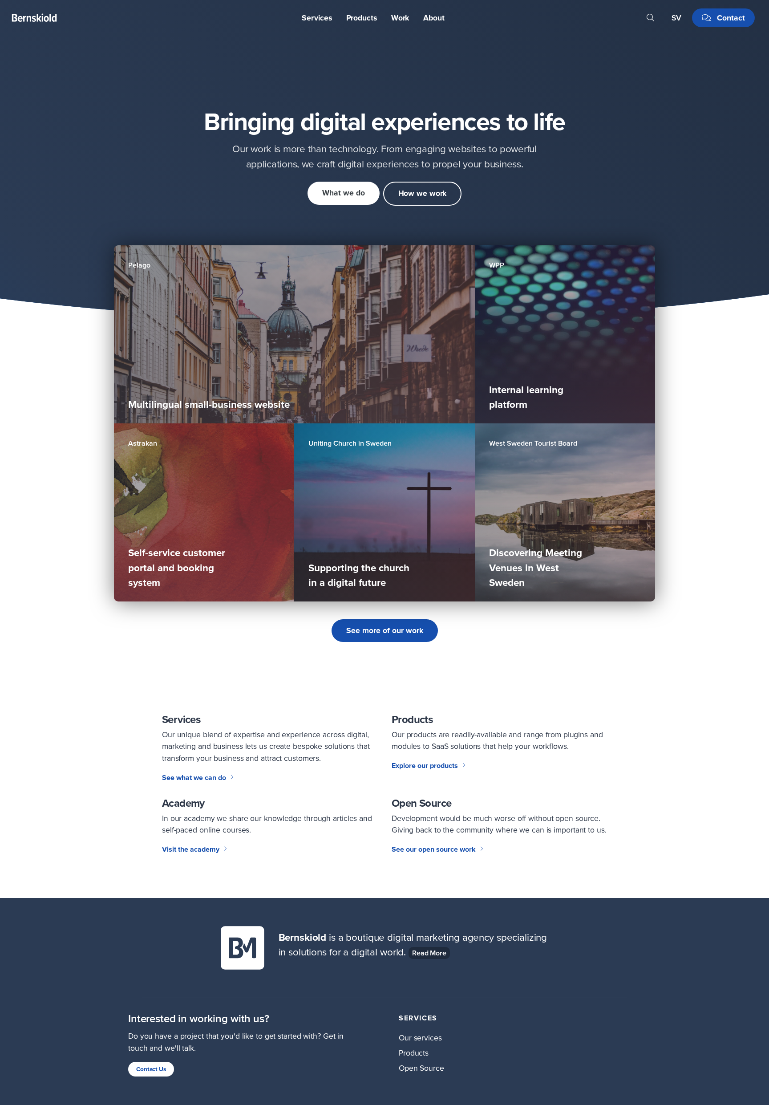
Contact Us (151, 1068)
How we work (422, 193)
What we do (343, 192)
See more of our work (384, 630)
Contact (730, 17)
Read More (429, 953)
